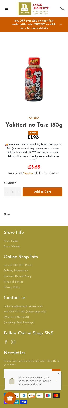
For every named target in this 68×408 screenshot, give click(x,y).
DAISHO (34, 118)
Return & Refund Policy (17, 276)
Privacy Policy (12, 287)
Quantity (10, 183)
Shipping (28, 173)
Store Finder (11, 241)
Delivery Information (16, 270)
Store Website (12, 246)
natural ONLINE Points (18, 265)
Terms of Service (13, 281)
